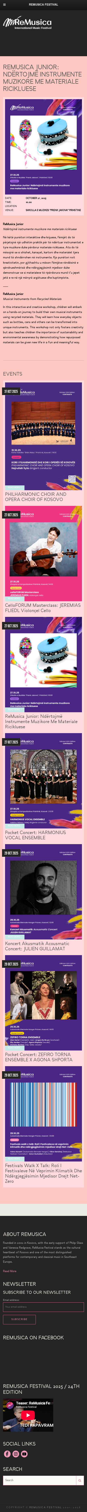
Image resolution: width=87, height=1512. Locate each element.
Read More (9, 1271)
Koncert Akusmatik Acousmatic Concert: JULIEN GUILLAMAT (37, 946)
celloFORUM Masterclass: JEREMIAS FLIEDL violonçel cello (43, 608)
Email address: (11, 1300)
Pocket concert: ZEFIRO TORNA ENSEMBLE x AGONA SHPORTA (39, 1057)
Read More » (15, 488)
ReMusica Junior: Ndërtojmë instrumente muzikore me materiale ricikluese (41, 722)
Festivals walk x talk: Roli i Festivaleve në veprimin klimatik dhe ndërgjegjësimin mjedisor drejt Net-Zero (43, 1174)
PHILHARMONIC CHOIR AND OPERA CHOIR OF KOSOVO (35, 497)
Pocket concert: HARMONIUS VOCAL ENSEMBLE (35, 835)
